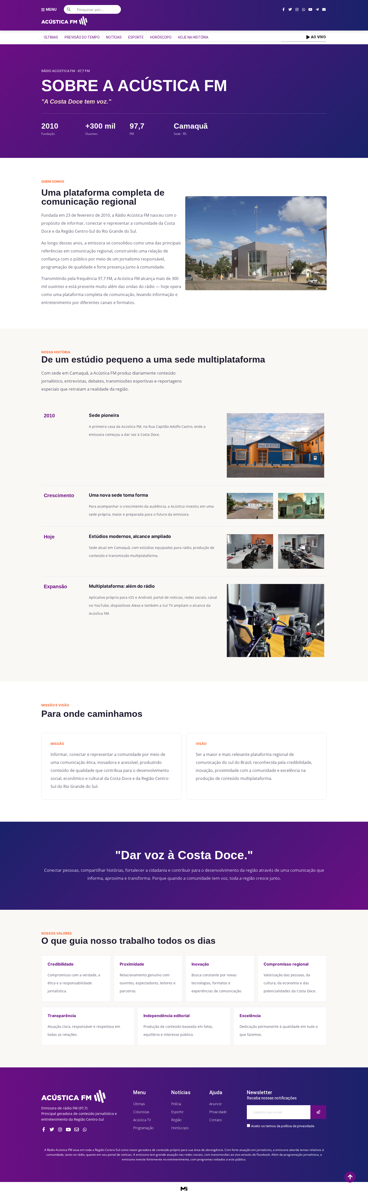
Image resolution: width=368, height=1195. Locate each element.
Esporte (136, 37)
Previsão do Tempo (82, 37)
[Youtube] (310, 9)
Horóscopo (160, 37)
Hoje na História (193, 37)
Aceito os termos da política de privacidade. (283, 1126)
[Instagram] (297, 9)
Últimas (51, 37)
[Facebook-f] (283, 9)
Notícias (114, 37)
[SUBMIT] (318, 1112)
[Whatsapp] (303, 9)
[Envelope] (324, 9)
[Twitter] (290, 9)
